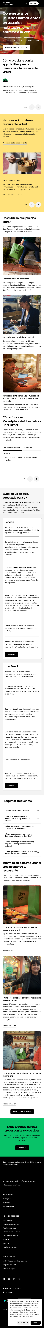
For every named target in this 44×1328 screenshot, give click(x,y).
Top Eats (28, 405)
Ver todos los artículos (22, 1112)
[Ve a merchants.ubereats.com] (8, 3)
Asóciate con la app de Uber (16, 47)
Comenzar (11, 654)
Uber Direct (7, 290)
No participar (23, 1323)
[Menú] (41, 3)
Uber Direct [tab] (27, 447)
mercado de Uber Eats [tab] (12, 447)
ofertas (37, 344)
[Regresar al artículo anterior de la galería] (32, 205)
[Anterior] (32, 107)
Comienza (33, 3)
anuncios (24, 344)
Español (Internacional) (13, 1288)
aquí (31, 1316)
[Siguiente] (38, 107)
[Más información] (22, 904)
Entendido (35, 1323)
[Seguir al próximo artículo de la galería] (38, 205)
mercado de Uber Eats (24, 290)
